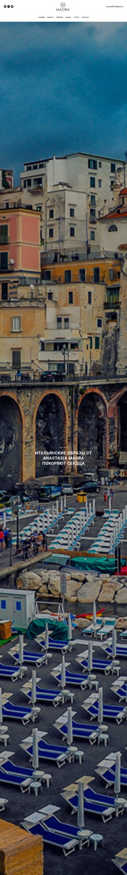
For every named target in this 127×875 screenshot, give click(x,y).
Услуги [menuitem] (76, 17)
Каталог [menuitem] (68, 17)
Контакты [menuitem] (85, 17)
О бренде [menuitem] (41, 17)
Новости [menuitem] (50, 17)
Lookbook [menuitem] (59, 17)
